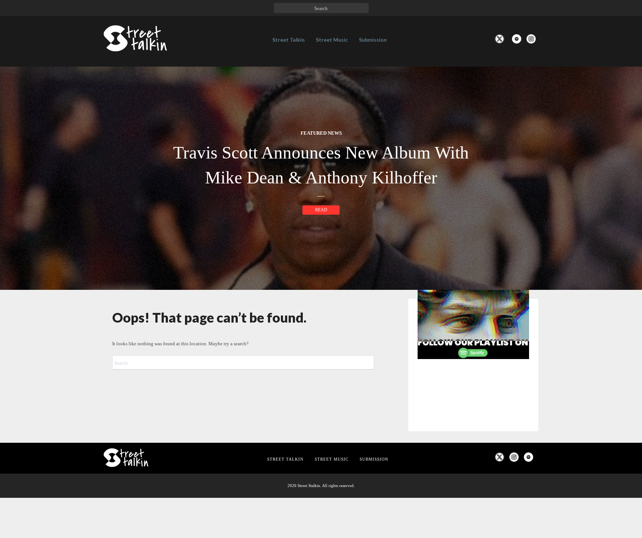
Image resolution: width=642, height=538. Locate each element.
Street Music (332, 39)
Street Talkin (288, 39)
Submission (373, 39)
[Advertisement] (473, 488)
